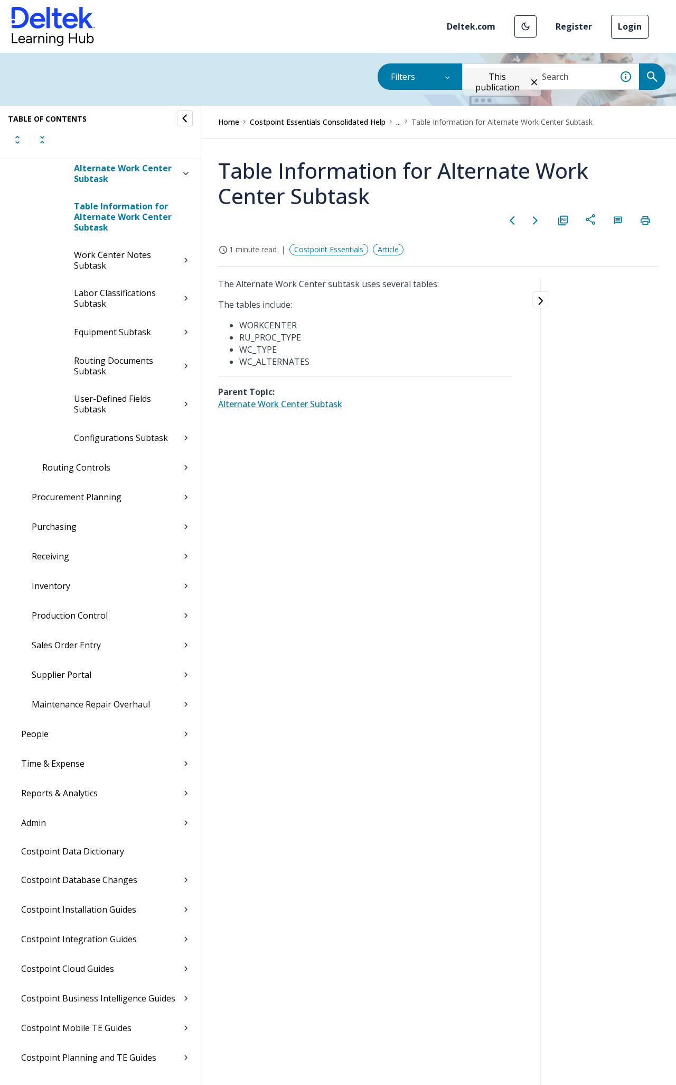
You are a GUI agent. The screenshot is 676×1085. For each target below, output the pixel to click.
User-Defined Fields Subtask (112, 404)
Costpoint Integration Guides (79, 939)
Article (388, 249)
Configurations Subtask (121, 438)
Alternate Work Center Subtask (123, 173)
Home (228, 121)
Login (630, 26)
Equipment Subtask (112, 332)
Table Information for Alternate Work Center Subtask (123, 217)
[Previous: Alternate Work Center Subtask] (512, 220)
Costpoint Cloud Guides (67, 968)
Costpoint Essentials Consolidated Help (318, 121)
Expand (17, 139)
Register (574, 26)
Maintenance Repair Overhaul (91, 704)
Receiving (50, 556)
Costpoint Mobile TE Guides (76, 1028)
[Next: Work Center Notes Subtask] (535, 220)
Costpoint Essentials (328, 249)
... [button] (398, 121)
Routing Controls (76, 467)
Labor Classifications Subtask (115, 298)
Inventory (51, 586)
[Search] (652, 76)
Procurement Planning (76, 497)
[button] (525, 26)
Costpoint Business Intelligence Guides (98, 998)
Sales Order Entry (66, 645)
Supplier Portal (61, 674)
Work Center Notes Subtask (112, 260)
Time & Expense (52, 763)
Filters (403, 76)
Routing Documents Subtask (113, 365)
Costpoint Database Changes (79, 880)
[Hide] (185, 118)
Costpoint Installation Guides (78, 909)
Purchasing (54, 526)
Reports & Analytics (59, 793)
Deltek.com (471, 26)
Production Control (70, 615)
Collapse (42, 139)
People (35, 734)
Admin (33, 822)
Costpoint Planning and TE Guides (88, 1057)
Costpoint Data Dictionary (72, 851)
